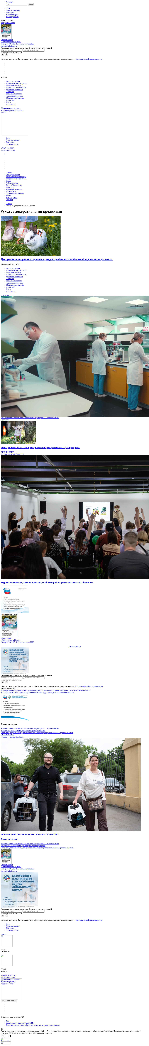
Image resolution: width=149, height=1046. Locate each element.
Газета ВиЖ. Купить (9, 46)
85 (6, 55)
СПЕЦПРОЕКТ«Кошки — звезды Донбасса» (12, 453)
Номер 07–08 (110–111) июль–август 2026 (17, 44)
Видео (8, 102)
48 (2, 916)
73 (6, 682)
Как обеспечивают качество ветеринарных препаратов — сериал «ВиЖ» (30, 418)
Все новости (10, 104)
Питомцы (5, 420)
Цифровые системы (13, 85)
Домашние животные (14, 90)
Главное (9, 173)
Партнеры (10, 12)
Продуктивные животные (16, 88)
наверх (4, 934)
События (9, 200)
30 (2, 682)
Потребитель (11, 191)
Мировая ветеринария (14, 96)
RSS (7, 1021)
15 (6, 916)
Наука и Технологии (14, 94)
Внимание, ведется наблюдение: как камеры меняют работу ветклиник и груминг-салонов (37, 733)
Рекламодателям (12, 17)
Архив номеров (12, 15)
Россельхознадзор (13, 10)
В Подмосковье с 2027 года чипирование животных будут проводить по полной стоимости (37, 693)
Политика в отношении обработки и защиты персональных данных (33, 1025)
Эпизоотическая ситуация (16, 83)
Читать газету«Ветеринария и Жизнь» (11, 41)
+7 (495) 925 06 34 (8, 975)
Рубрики (10, 2)
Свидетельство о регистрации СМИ (20, 1023)
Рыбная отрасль (12, 183)
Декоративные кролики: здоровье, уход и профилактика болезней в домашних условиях (57, 259)
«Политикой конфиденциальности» (89, 59)
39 (2, 55)
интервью (5, 295)
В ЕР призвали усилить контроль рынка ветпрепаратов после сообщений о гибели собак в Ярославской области (46, 690)
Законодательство (13, 81)
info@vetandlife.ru (8, 23)
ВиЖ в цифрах (11, 198)
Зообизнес (10, 92)
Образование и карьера (15, 98)
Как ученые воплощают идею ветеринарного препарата (23, 731)
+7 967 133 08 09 (7, 148)
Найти (31, 4)
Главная (9, 204)
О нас (8, 8)
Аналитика (10, 100)
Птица (8, 181)
